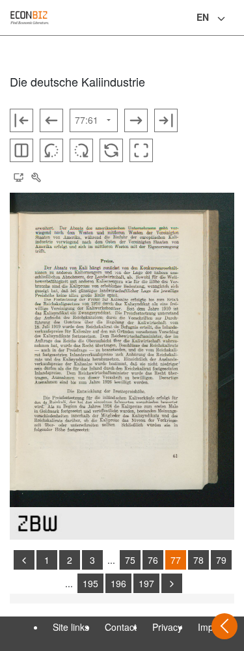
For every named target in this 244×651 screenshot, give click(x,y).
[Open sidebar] (224, 626)
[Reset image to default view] (111, 150)
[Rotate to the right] (81, 150)
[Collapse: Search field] (233, 19)
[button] (18, 177)
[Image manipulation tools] (35, 177)
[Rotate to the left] (51, 150)
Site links (71, 626)
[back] (24, 560)
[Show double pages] (21, 150)
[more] (171, 583)
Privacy (167, 626)
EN (203, 16)
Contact (121, 626)
